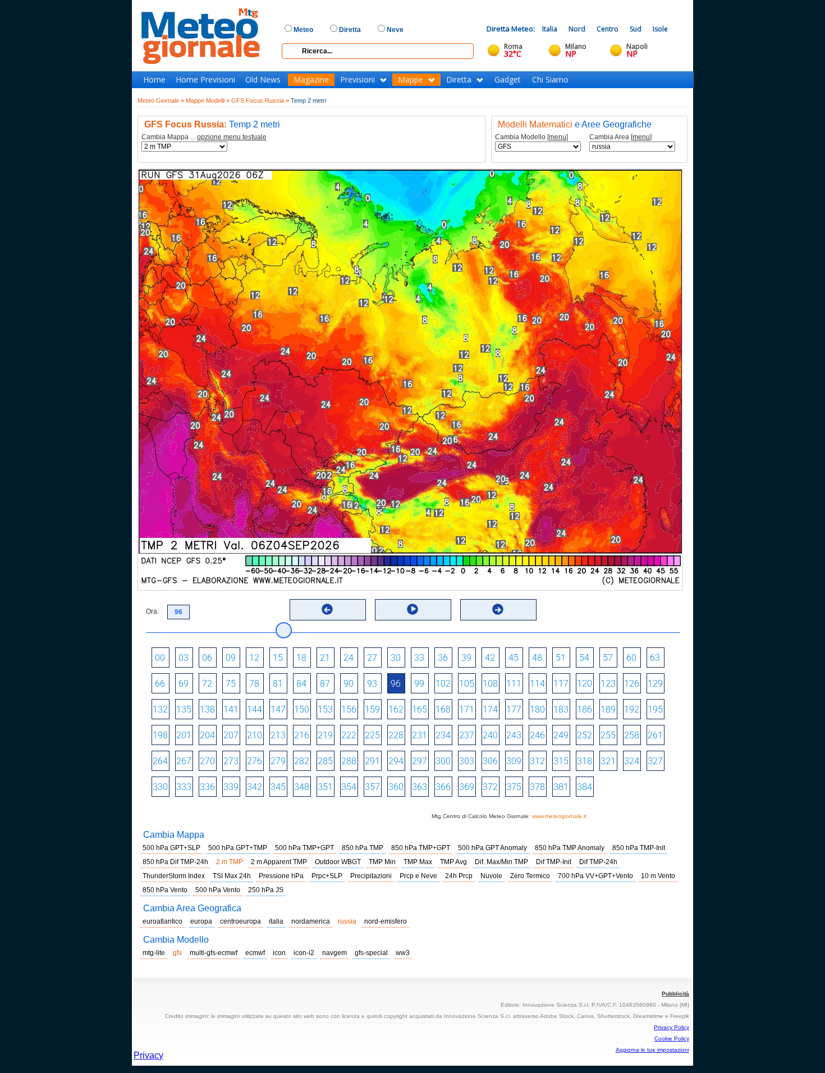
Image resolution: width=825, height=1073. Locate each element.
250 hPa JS (265, 890)
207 (231, 735)
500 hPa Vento (217, 890)
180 (537, 709)
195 (655, 709)
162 (396, 709)
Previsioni (357, 80)
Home (154, 80)
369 (466, 787)
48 (537, 657)
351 (325, 787)
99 (419, 683)
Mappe (410, 80)
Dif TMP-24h (598, 862)
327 (655, 761)
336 (207, 787)
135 (183, 709)
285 (325, 761)
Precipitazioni (371, 876)
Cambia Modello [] (531, 137)
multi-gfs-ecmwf (213, 953)
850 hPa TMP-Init (638, 848)
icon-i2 (304, 953)
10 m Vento (658, 876)
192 (631, 709)
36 (443, 657)
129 (655, 683)
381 (561, 787)
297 (419, 761)
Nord (577, 29)
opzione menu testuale (232, 137)
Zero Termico (530, 876)
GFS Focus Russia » (260, 100)
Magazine (311, 80)
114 (537, 683)
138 (207, 709)
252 (584, 735)
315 (561, 761)
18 (301, 657)
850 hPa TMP (362, 848)
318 (584, 761)
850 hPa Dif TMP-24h (175, 862)
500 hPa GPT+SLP (171, 848)
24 (348, 657)
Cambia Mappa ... (204, 137)
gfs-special (371, 953)
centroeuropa (240, 921)
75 (231, 683)
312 (537, 761)
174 (490, 709)
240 (490, 735)
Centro (607, 29)
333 (183, 787)
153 (325, 709)
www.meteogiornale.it (559, 816)
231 (419, 735)
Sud (635, 29)
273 (231, 761)
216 (301, 735)
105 (466, 683)
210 (254, 735)
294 (396, 761)
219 (325, 735)
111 (513, 683)
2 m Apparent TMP (279, 862)
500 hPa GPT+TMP (237, 848)
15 (278, 657)
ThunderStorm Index (174, 876)
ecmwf (255, 953)
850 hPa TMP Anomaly (569, 848)
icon (279, 953)
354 (348, 787)
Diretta (458, 80)
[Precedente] (327, 609)
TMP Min (382, 862)
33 (419, 657)
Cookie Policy (671, 1038)
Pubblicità (675, 993)
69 (183, 683)
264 (160, 761)
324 (631, 761)
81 (278, 683)
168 (443, 709)
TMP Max (418, 862)
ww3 (403, 953)
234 (443, 735)
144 (254, 709)
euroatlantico (162, 921)
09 (231, 657)
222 (348, 735)
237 (466, 735)
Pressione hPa (281, 876)
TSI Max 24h (232, 876)
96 (396, 683)
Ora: (152, 611)
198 (160, 735)
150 (301, 709)
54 (584, 657)
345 (278, 787)
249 (561, 735)
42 (490, 657)
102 (443, 683)
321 (608, 761)
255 (608, 735)
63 (655, 657)
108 (490, 683)
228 (396, 735)
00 (160, 657)
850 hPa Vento (165, 890)
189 (608, 709)
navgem (334, 953)
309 (513, 761)
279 (278, 761)
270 (207, 761)
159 (372, 709)
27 (372, 657)
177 (513, 709)
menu (557, 137)
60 (631, 657)
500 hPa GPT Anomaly (492, 848)
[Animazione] (412, 609)
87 (325, 683)
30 (396, 657)
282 (301, 761)
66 (160, 683)
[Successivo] (498, 609)
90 (348, 683)
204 (207, 735)
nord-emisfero (385, 921)
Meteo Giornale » (161, 100)
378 (537, 787)
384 (584, 787)
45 (513, 657)
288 (348, 761)
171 (466, 709)
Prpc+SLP (326, 876)
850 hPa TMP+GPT (420, 848)
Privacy (148, 1055)
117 (561, 683)
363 (419, 787)
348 (301, 787)
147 (278, 709)
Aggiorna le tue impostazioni (652, 1050)
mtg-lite (154, 953)
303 (466, 761)
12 (254, 657)
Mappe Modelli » (208, 100)
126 (631, 683)
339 (231, 787)
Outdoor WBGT (338, 862)
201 (183, 735)
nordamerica (310, 921)
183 (561, 709)
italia (276, 921)
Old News (263, 80)
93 (372, 683)
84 (301, 683)
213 (278, 735)
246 (537, 735)
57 (608, 657)
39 (466, 657)
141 (231, 709)
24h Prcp (459, 876)
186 (584, 709)
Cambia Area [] (620, 137)
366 (443, 787)
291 (372, 761)
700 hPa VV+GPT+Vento (595, 876)
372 (490, 787)
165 (419, 709)
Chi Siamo (550, 80)
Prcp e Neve (418, 876)
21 (325, 657)
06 (207, 657)
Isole (660, 29)
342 (254, 787)
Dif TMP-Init (553, 862)
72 (207, 683)
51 (561, 657)
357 (372, 787)
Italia (549, 29)
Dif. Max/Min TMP (501, 862)
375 (513, 787)
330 (160, 787)
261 (655, 735)
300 (443, 761)
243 (513, 735)
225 (372, 735)
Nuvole (491, 876)
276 (254, 761)
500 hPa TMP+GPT (304, 848)
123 (608, 683)
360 (396, 787)
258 (631, 735)
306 (490, 761)
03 (183, 657)
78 (254, 683)
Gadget (507, 80)
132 (160, 709)
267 (183, 761)
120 (584, 683)
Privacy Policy (671, 1027)
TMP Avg (453, 862)
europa (201, 921)
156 (348, 709)
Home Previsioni (205, 80)
